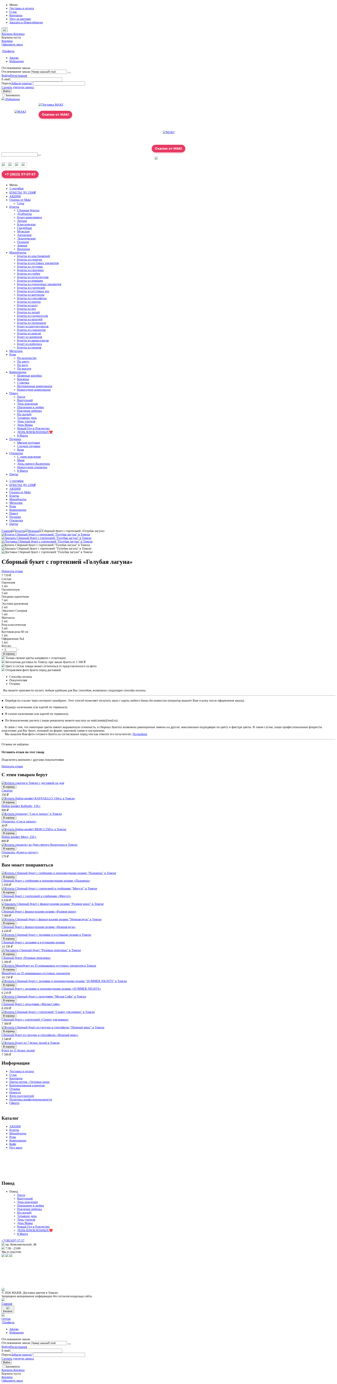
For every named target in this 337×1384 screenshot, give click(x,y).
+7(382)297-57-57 (13, 1240)
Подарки (15, 439)
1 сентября (16, 188)
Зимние (22, 245)
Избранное (16, 61)
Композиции (17, 372)
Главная (7, 531)
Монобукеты (17, 252)
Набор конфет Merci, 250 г (19, 837)
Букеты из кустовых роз (33, 291)
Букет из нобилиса (29, 344)
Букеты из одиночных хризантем (39, 284)
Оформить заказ (12, 44)
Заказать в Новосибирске (26, 22)
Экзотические (26, 238)
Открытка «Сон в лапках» (19, 821)
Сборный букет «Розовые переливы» (26, 957)
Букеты (14, 206)
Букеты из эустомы (30, 266)
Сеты (20, 203)
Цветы (13, 474)
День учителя (26, 421)
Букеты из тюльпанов (31, 323)
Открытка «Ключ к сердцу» (20, 852)
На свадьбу (24, 414)
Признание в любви (30, 407)
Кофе (12, 1144)
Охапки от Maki (20, 199)
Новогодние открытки (32, 467)
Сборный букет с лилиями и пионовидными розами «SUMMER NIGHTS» (51, 988)
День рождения (27, 403)
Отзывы (14, 1089)
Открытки (16, 453)
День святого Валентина (33, 463)
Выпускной (25, 400)
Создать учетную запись (18, 87)
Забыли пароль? (22, 83)
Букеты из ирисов (29, 333)
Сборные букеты (28, 210)
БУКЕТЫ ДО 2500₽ (22, 192)
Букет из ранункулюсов (33, 326)
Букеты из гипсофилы (32, 298)
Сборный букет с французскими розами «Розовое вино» (39, 911)
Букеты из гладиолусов (32, 315)
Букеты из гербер (28, 273)
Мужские (23, 231)
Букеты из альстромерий (33, 256)
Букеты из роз (26, 308)
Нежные (33, 531)
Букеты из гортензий (31, 287)
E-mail (6, 79)
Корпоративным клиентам (27, 1085)
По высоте (24, 368)
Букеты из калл (27, 305)
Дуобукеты (24, 213)
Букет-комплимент (29, 217)
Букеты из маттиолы (30, 294)
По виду (22, 365)
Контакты (15, 15)
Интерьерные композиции (34, 386)
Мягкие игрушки (28, 442)
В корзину (9, 653)
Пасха (21, 396)
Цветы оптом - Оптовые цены (29, 1082)
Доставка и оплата (21, 8)
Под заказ (15, 1147)
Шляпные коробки (29, 375)
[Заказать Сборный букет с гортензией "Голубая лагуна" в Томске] (46, 538)
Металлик (16, 351)
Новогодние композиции (34, 389)
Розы (12, 354)
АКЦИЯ (15, 196)
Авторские (24, 235)
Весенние (23, 249)
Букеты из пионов (29, 347)
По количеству (27, 358)
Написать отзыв (12, 571)
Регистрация (18, 75)
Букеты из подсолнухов (33, 277)
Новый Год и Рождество (33, 428)
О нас (13, 11)
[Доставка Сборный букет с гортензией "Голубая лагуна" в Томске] (47, 541)
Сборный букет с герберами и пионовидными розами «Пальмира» (46, 880)
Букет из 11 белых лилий (18, 1050)
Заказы (14, 57)
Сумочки (23, 382)
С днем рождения (29, 456)
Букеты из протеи (29, 301)
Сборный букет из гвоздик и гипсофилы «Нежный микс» (40, 1035)
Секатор (7, 790)
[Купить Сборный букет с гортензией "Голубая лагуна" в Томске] (46, 534)
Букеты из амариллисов (33, 340)
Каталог (7, 1311)
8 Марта (22, 435)
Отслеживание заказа (16, 71)
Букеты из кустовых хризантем (38, 263)
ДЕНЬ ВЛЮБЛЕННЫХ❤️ (35, 432)
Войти (6, 75)
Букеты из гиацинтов (31, 330)
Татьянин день (27, 417)
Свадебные (24, 228)
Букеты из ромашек (30, 280)
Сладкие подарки (28, 446)
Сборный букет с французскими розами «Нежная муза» (39, 927)
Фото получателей (21, 1096)
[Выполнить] (69, 72)
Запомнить (12, 95)
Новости (15, 1092)
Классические (26, 224)
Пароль (6, 83)
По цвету (23, 361)
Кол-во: (7, 645)
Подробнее (140, 734)
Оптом (6, 1319)
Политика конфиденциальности (30, 1099)
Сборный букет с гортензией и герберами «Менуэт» (36, 896)
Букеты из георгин (29, 259)
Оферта (14, 1103)
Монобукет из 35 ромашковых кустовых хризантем (36, 973)
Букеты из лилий (28, 312)
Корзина (7, 41)
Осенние (23, 242)
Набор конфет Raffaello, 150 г (21, 806)
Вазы (20, 449)
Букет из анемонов (29, 337)
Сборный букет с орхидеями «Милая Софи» (31, 1004)
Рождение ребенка (29, 410)
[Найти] (39, 155)
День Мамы (25, 424)
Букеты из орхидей (30, 319)
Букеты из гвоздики (30, 270)
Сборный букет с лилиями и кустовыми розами (33, 942)
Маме (21, 460)
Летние (22, 221)
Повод (13, 393)
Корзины (23, 379)
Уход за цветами (20, 19)
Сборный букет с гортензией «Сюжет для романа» (35, 1019)
